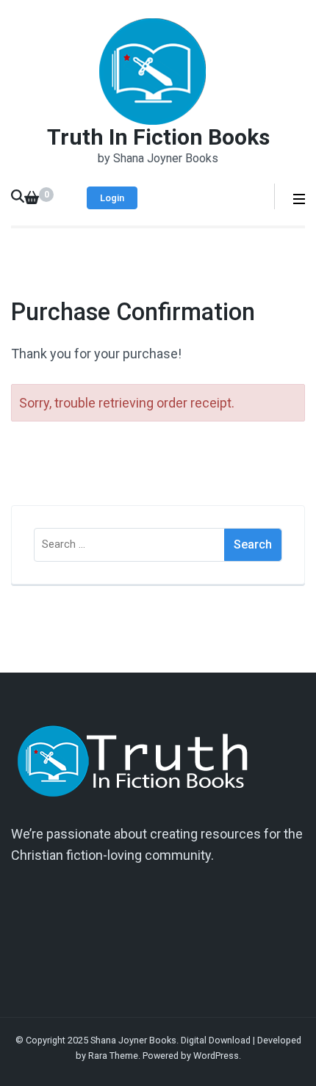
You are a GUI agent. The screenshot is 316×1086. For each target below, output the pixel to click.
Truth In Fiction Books (158, 137)
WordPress (216, 1055)
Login (112, 197)
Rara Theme (113, 1055)
